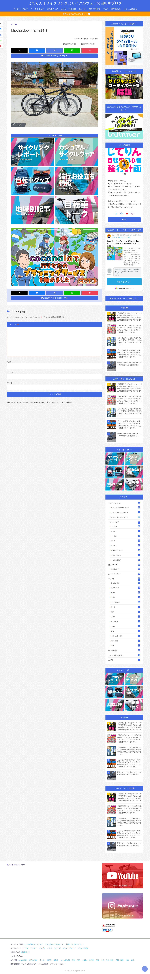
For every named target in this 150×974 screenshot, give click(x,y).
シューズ (114, 545)
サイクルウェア (37, 9)
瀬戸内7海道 (115, 588)
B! (55, 50)
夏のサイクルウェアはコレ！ (75, 14)
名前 (9, 362)
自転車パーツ (115, 569)
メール (10, 372)
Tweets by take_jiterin (16, 865)
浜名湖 (113, 616)
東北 (112, 645)
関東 (112, 612)
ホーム (14, 24)
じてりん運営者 (130, 9)
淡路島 (113, 597)
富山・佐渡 (114, 621)
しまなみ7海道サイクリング (120, 507)
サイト (10, 383)
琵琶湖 (113, 592)
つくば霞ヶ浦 (115, 602)
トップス (114, 536)
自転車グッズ (52, 9)
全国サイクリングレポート (119, 517)
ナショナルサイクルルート (119, 512)
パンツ (113, 541)
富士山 (113, 607)
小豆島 (113, 626)
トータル (114, 526)
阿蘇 (112, 631)
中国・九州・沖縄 (116, 636)
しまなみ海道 (115, 583)
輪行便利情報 (94, 9)
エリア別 (82, 9)
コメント (14, 324)
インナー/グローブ (117, 550)
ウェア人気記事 (116, 560)
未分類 (110, 660)
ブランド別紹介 (116, 555)
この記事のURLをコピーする (55, 56)
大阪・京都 (114, 641)
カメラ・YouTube (68, 9)
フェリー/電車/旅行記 (112, 9)
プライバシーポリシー (57, 964)
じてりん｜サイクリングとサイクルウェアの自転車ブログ (75, 3)
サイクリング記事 (20, 9)
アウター (114, 531)
